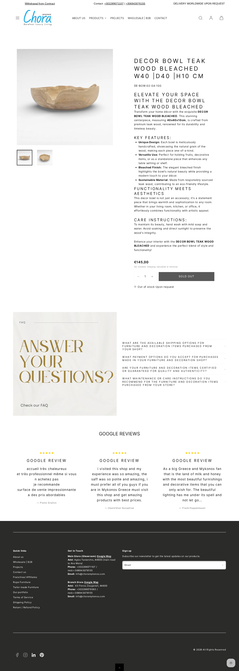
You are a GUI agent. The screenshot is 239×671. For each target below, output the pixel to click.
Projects (18, 567)
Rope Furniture (22, 582)
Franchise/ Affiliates (25, 577)
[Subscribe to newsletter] (223, 565)
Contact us (19, 572)
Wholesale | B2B (22, 562)
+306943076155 (135, 3)
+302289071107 (114, 3)
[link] (211, 17)
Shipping (151, 267)
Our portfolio (20, 592)
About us (18, 557)
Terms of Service (23, 597)
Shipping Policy (22, 602)
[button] (17, 17)
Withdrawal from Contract (40, 3)
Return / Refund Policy (26, 607)
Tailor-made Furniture (26, 587)
